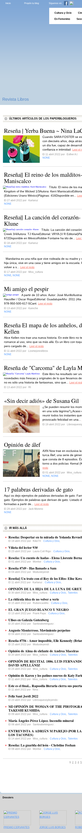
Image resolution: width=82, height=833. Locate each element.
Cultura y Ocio (62, 12)
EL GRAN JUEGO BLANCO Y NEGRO (38, 609)
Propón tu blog (31, 3)
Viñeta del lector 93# (23, 547)
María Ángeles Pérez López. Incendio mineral (41, 720)
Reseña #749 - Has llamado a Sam (32, 568)
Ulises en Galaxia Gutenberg (28, 619)
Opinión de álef (22, 444)
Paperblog (23, 16)
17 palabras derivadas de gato (38, 489)
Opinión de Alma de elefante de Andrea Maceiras (43, 650)
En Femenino (62, 19)
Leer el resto (27, 267)
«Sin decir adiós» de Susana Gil (41, 401)
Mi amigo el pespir (26, 289)
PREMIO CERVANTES (16, 827)
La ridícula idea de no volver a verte (33, 599)
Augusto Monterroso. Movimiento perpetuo (39, 630)
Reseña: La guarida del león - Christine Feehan (41, 745)
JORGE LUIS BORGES (52, 827)
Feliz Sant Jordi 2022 (23, 696)
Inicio (8, 3)
